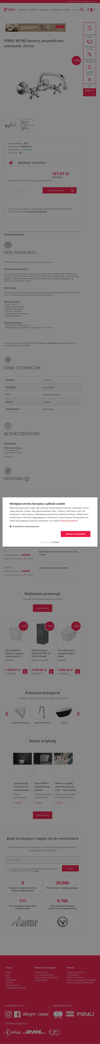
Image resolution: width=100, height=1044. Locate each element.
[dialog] (50, 522)
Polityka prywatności (68, 520)
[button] (24, 526)
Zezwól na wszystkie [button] (75, 534)
